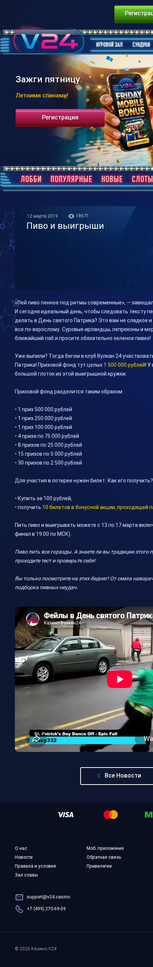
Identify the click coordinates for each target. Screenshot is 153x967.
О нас (21, 848)
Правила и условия (35, 866)
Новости (24, 857)
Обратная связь (104, 857)
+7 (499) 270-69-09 (46, 909)
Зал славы (26, 875)
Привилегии (99, 866)
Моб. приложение (105, 848)
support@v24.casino (48, 897)
